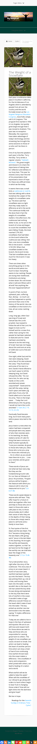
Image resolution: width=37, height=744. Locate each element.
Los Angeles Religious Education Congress (19, 114)
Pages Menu (17, 3)
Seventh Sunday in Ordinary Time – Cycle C (21, 702)
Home (10, 41)
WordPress (18, 733)
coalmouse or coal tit (22, 191)
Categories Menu (17, 30)
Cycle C (17, 41)
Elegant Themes (18, 731)
